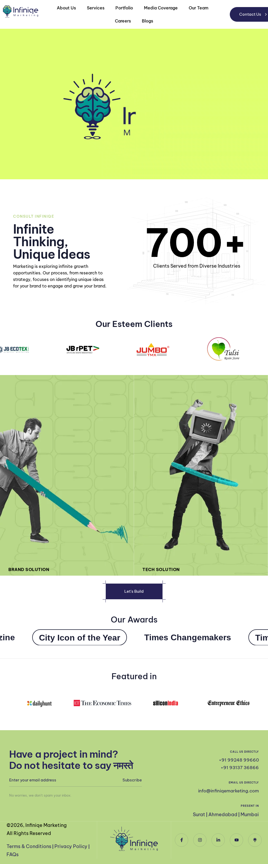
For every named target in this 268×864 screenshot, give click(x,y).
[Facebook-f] (181, 840)
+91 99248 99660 (239, 760)
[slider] (252, 172)
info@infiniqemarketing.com (228, 791)
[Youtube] (236, 840)
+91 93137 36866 (240, 767)
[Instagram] (199, 840)
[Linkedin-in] (218, 840)
